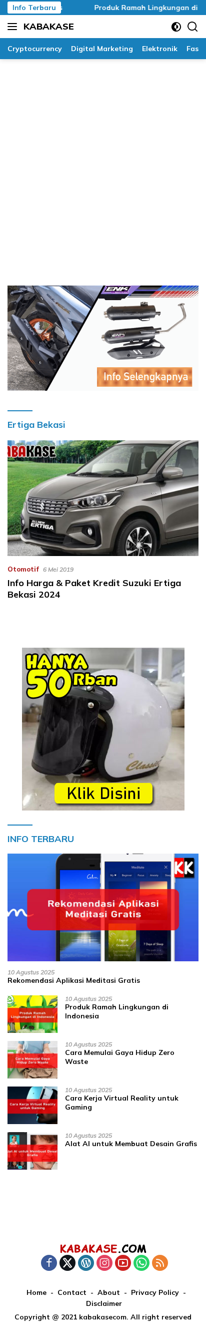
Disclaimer (104, 1303)
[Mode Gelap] (176, 27)
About (109, 1292)
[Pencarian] (192, 27)
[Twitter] (68, 1263)
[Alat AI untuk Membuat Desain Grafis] (33, 1151)
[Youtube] (123, 1263)
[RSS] (160, 1263)
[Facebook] (49, 1263)
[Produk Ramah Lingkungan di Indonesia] (33, 1014)
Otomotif (23, 569)
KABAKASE (49, 26)
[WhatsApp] (142, 1263)
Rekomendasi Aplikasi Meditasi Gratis (74, 980)
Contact (72, 1292)
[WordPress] (86, 1263)
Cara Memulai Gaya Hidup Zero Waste (119, 1057)
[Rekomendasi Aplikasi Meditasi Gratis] (103, 907)
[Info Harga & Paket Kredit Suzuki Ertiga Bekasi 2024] (103, 498)
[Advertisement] (103, 167)
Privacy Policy (155, 1292)
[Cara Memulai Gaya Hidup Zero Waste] (33, 1060)
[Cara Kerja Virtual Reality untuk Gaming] (33, 1105)
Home (36, 1292)
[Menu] (14, 26)
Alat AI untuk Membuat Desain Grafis (131, 1143)
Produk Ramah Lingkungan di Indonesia (116, 1011)
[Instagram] (104, 1263)
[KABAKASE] (103, 1248)
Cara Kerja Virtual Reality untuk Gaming (121, 1103)
